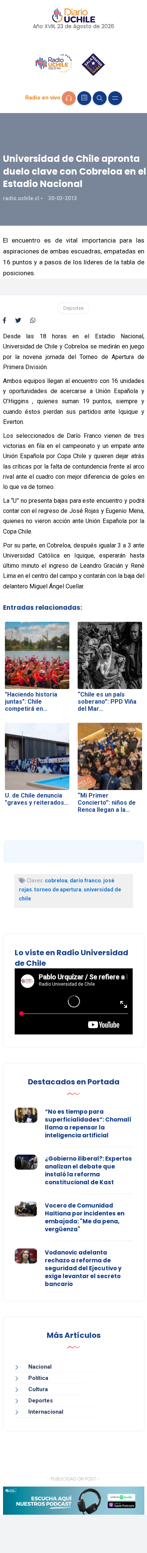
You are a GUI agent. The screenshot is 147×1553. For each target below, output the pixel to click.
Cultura (38, 1389)
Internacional (45, 1411)
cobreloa (56, 881)
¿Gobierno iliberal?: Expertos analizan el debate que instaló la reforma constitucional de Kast (88, 1170)
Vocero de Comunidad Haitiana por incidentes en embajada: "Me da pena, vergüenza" (84, 1217)
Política (38, 1378)
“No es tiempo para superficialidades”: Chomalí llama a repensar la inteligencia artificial (88, 1123)
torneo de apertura (57, 890)
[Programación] (84, 98)
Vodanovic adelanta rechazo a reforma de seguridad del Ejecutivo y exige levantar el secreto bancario (83, 1268)
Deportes (73, 308)
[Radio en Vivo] (69, 98)
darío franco (85, 881)
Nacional (40, 1366)
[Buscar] (100, 98)
